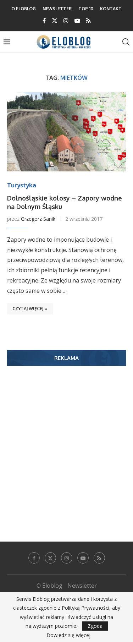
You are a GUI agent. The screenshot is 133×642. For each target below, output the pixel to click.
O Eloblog (23, 8)
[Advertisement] (66, 443)
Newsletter (57, 8)
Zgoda (95, 625)
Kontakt (111, 8)
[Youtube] (77, 20)
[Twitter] (54, 20)
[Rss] (88, 20)
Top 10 (85, 8)
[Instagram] (65, 20)
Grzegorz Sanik (38, 218)
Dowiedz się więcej (68, 635)
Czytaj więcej (27, 308)
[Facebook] (44, 20)
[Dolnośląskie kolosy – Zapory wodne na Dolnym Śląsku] (66, 131)
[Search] (125, 42)
